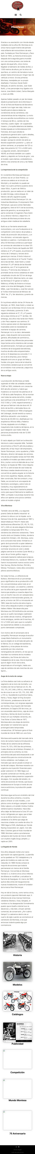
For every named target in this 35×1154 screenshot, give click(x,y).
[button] (16, 15)
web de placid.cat (17, 1152)
